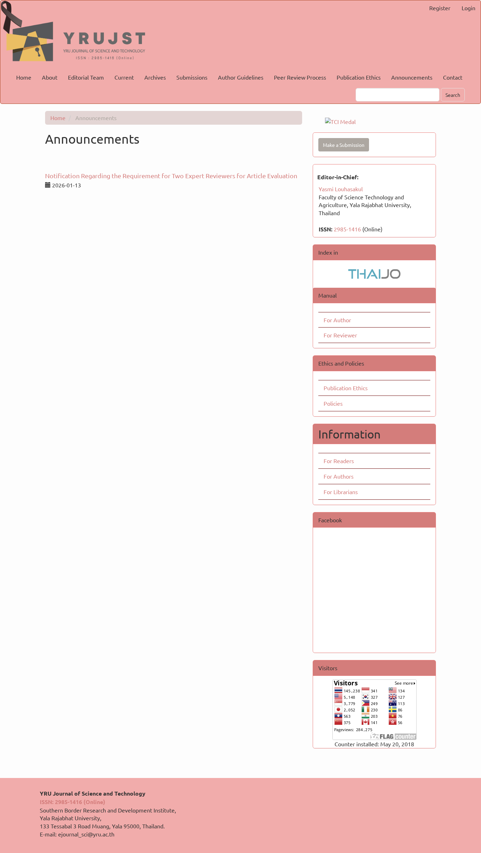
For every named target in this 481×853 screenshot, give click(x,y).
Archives (155, 77)
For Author (337, 319)
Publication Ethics (359, 77)
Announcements (411, 77)
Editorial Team (86, 77)
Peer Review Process (300, 77)
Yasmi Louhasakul (341, 188)
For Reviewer (340, 334)
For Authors (339, 476)
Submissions (191, 77)
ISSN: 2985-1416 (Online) (72, 801)
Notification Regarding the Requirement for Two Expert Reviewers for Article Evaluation (171, 175)
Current (124, 77)
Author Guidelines (240, 77)
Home (23, 77)
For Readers (339, 460)
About (49, 77)
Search (452, 95)
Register (439, 7)
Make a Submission (343, 145)
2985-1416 (347, 228)
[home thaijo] (374, 272)
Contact (452, 77)
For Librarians (341, 491)
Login (468, 7)
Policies (333, 403)
